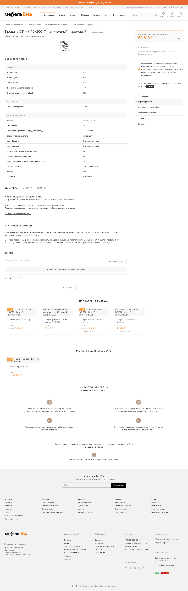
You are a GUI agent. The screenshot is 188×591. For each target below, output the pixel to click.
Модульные (156, 506)
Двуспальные (47, 509)
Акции (65, 7)
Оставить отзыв (116, 261)
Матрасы (85, 15)
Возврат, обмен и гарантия (75, 549)
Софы (7, 512)
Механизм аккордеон (14, 515)
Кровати (73, 15)
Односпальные (48, 502)
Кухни (106, 15)
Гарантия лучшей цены (104, 546)
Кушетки (8, 509)
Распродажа (118, 15)
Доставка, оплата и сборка (149, 107)
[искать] (156, 14)
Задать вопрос (65, 287)
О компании (27, 7)
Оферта (67, 556)
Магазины (99, 543)
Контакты (88, 7)
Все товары (49, 15)
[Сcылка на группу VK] (126, 567)
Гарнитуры (155, 502)
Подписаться (118, 485)
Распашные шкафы (123, 506)
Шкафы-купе (120, 502)
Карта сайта (100, 553)
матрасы (142, 86)
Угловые (8, 506)
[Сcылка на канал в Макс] (135, 567)
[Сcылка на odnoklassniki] (130, 567)
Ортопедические (12, 519)
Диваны (62, 15)
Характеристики (145, 101)
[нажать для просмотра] (65, 45)
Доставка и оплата (40, 7)
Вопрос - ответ (144, 124)
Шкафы (96, 15)
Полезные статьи (76, 7)
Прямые (8, 502)
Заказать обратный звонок (137, 7)
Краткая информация (147, 113)
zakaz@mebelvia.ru (133, 546)
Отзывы (141, 118)
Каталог (67, 540)
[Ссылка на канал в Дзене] (139, 567)
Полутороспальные (50, 506)
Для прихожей (121, 509)
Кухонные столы (158, 509)
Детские (81, 509)
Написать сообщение (166, 566)
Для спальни (120, 512)
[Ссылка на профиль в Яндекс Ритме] (143, 567)
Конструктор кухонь (159, 512)
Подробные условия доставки (18, 213)
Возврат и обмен (55, 7)
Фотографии (143, 96)
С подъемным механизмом (53, 512)
